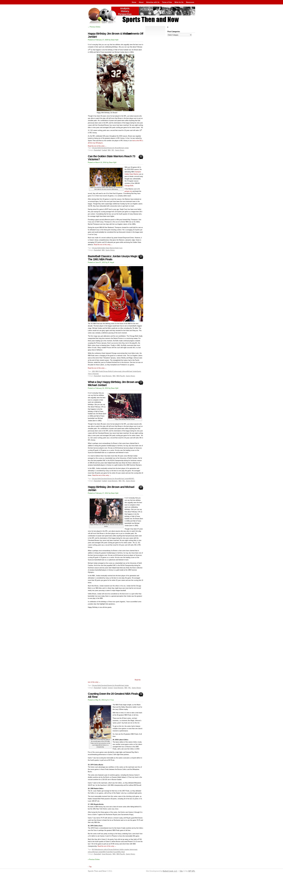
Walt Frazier (114, 852)
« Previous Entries (94, 859)
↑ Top (89, 866)
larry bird (119, 849)
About (141, 2)
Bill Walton (95, 849)
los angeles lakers (128, 849)
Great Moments (107, 376)
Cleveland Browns (106, 148)
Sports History (119, 150)
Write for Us (179, 2)
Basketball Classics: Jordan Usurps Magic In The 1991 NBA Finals (114, 258)
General (110, 688)
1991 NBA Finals (97, 371)
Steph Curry (118, 248)
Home (134, 2)
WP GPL (191, 871)
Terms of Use (167, 2)
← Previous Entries (94, 27)
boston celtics (103, 849)
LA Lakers (114, 371)
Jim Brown (115, 148)
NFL (113, 150)
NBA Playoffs (120, 376)
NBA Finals (106, 852)
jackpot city (128, 191)
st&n (97, 374)
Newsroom (190, 2)
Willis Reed (121, 852)
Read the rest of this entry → (97, 146)
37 (141, 487)
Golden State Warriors (108, 248)
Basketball (97, 150)
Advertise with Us (152, 2)
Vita (181, 871)
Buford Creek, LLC (170, 871)
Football (104, 150)
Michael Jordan (124, 148)
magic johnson (122, 371)
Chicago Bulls (96, 148)
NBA (109, 150)
